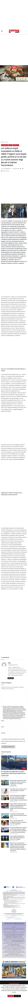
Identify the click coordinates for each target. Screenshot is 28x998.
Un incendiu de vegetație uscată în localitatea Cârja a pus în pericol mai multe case (13, 773)
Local (7, 142)
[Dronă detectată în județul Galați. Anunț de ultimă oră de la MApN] (5, 816)
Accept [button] (10, 996)
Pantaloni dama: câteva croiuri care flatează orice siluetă (18, 789)
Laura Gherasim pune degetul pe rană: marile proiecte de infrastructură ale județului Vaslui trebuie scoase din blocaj (18, 798)
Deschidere (4, 145)
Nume (2, 720)
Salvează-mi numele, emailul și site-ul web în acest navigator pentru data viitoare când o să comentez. (13, 741)
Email (2, 727)
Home (3, 142)
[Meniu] (2, 31)
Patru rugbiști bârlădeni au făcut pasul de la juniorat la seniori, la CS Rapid (17, 837)
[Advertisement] (14, 14)
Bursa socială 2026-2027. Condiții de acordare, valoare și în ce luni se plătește (18, 822)
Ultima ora (15, 145)
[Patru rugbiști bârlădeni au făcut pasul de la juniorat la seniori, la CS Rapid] (5, 838)
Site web (3, 733)
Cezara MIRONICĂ (7, 168)
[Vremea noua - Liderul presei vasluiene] (14, 31)
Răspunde (10, 678)
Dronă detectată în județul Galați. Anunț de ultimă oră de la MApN (18, 815)
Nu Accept (17, 996)
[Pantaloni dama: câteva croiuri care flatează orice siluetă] (5, 791)
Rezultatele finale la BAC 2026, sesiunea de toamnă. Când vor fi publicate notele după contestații (18, 783)
